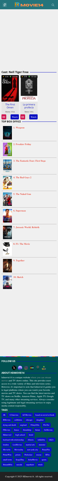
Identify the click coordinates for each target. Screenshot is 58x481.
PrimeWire (7, 454)
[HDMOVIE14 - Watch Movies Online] (29, 4)
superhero (30, 464)
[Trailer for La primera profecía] (22, 117)
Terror (27, 111)
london (6, 444)
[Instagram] (26, 368)
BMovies (6, 419)
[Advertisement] (29, 40)
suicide (19, 464)
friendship (27, 429)
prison (18, 454)
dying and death (9, 425)
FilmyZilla (35, 425)
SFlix (47, 454)
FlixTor (46, 425)
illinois (31, 439)
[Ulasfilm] (38, 368)
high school (20, 434)
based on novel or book (44, 415)
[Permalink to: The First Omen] (10, 87)
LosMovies (17, 444)
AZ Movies (26, 415)
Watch (15, 116)
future (37, 429)
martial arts (30, 444)
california (18, 419)
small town (7, 459)
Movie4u (6, 449)
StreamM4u (7, 464)
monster (42, 444)
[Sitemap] (44, 368)
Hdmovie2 (7, 434)
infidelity (41, 439)
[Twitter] (14, 368)
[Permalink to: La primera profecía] (29, 87)
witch (40, 464)
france (16, 429)
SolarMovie (33, 459)
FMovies (6, 429)
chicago (29, 419)
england (23, 425)
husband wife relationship (13, 439)
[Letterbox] (32, 368)
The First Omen (10, 106)
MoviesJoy (18, 449)
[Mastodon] (20, 368)
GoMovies (48, 429)
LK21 (51, 439)
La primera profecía (29, 106)
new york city (32, 449)
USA (13, 111)
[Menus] (5, 5)
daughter (40, 419)
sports (44, 459)
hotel (31, 434)
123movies (13, 415)
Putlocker (28, 454)
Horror (7, 111)
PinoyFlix (46, 449)
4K (4, 415)
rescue (38, 454)
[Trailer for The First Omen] (3, 117)
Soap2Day (20, 459)
